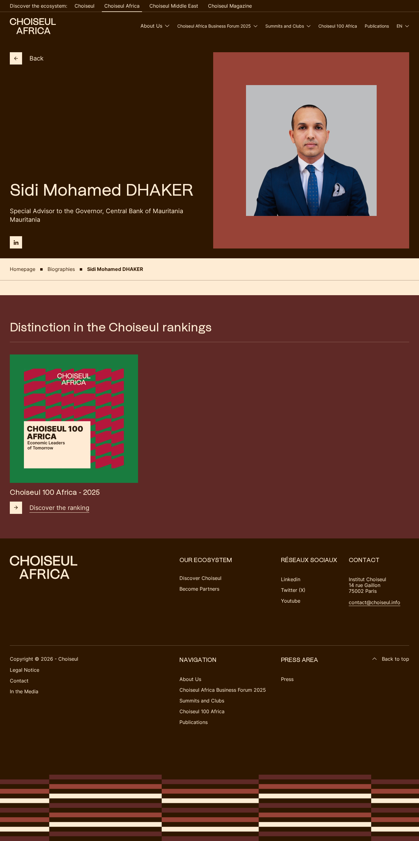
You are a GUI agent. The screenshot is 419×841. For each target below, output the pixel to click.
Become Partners (199, 589)
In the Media (24, 691)
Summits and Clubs (284, 26)
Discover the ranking (59, 507)
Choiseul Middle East (173, 6)
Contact (19, 681)
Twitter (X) (293, 590)
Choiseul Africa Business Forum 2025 (214, 26)
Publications (377, 26)
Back (36, 58)
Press (287, 679)
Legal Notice (24, 670)
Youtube (290, 601)
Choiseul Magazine (230, 6)
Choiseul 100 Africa (337, 26)
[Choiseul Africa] (33, 26)
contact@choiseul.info (374, 602)
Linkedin (290, 579)
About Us (151, 26)
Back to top (395, 659)
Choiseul (84, 6)
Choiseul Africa (122, 6)
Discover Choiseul (200, 578)
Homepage (22, 269)
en (399, 26)
